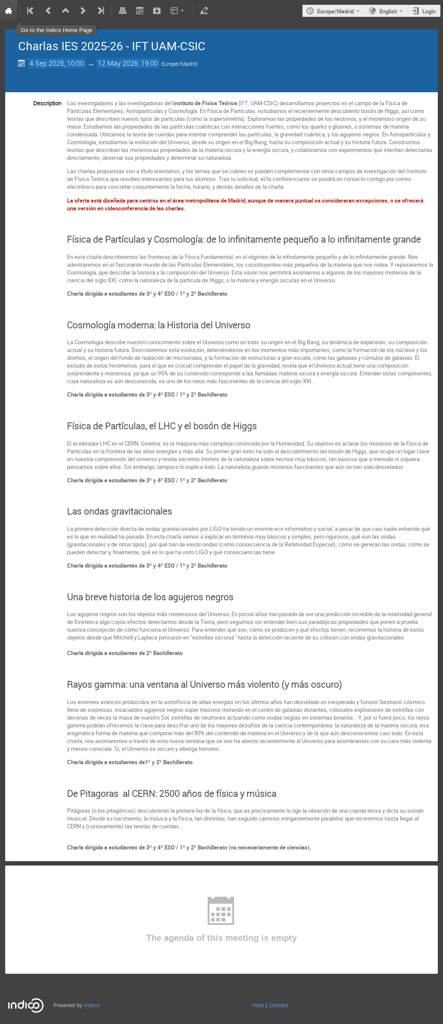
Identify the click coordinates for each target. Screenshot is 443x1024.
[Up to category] (65, 11)
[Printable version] (122, 11)
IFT (244, 103)
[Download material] (157, 11)
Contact (278, 1005)
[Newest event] (100, 11)
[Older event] (48, 11)
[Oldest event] (31, 11)
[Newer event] (83, 11)
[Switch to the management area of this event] (204, 11)
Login (429, 11)
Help (258, 1005)
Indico (92, 1005)
